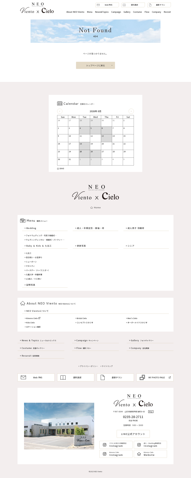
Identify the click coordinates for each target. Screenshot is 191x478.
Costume (137, 11)
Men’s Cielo (132, 318)
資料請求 (134, 5)
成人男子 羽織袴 (136, 228)
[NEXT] (131, 111)
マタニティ (30, 266)
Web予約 (108, 5)
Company (156, 11)
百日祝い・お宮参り (34, 257)
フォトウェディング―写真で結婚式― (41, 235)
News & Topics (39, 340)
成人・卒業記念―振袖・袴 (90, 228)
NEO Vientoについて (37, 310)
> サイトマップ (106, 366)
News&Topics (102, 11)
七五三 (28, 253)
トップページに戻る (95, 65)
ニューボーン (31, 261)
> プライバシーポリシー (88, 366)
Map (151, 412)
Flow (146, 11)
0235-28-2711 (133, 416)
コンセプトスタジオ (85, 322)
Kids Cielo (30, 322)
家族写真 (81, 245)
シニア (131, 245)
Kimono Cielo (32, 318)
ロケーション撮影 (33, 327)
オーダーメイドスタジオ (137, 322)
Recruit (167, 11)
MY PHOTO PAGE (156, 377)
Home (97, 207)
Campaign (116, 11)
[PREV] (59, 111)
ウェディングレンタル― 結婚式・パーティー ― (45, 239)
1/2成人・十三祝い (33, 278)
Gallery (127, 11)
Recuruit (30, 355)
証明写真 (30, 284)
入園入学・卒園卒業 (34, 274)
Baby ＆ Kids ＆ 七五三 (39, 245)
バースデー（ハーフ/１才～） (38, 270)
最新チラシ (160, 5)
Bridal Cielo (82, 318)
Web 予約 (37, 377)
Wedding (31, 228)
